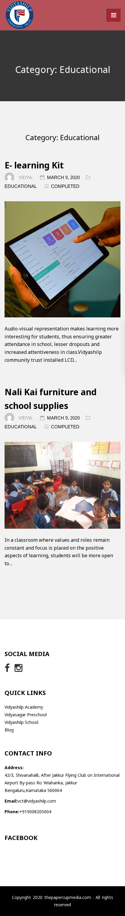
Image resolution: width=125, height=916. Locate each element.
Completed (65, 186)
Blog (9, 730)
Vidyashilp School (21, 722)
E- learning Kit (34, 165)
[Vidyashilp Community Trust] (20, 14)
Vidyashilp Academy (24, 707)
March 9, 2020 (64, 177)
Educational (20, 186)
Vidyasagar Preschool (26, 714)
